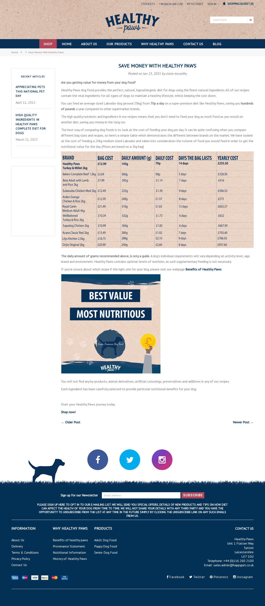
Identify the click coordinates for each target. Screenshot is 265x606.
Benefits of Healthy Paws (204, 269)
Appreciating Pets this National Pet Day (30, 91)
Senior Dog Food (105, 552)
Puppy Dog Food (105, 546)
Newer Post (241, 422)
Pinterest (220, 577)
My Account (195, 4)
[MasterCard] (55, 577)
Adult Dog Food (105, 540)
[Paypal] (45, 577)
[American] (15, 577)
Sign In (211, 4)
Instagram (245, 577)
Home (14, 52)
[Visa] (35, 577)
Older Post (72, 422)
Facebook (176, 577)
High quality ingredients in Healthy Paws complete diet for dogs (31, 124)
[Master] (25, 577)
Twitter (199, 577)
